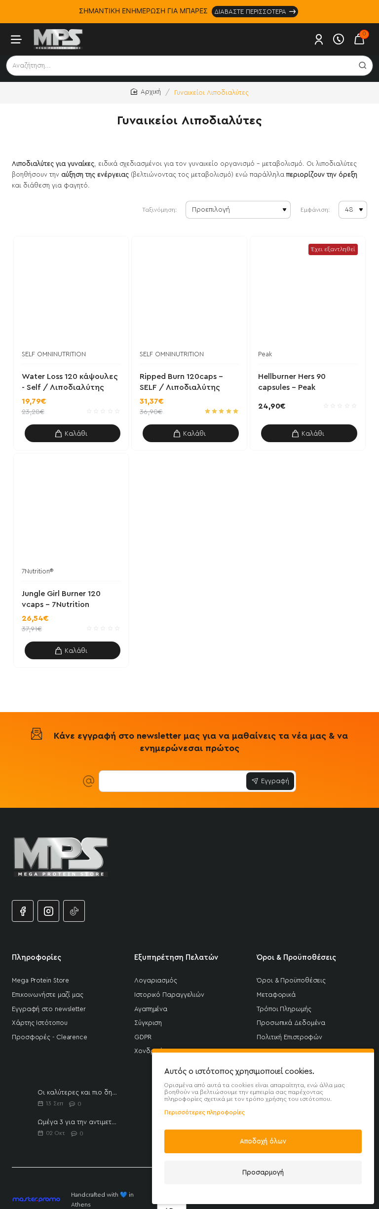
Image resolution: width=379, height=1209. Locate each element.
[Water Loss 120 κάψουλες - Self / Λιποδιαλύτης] (71, 293)
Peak (265, 354)
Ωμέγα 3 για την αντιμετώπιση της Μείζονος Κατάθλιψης (79, 1122)
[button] (73, 433)
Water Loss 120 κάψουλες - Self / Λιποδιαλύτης (70, 382)
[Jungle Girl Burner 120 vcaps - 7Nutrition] (71, 511)
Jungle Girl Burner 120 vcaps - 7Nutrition (61, 599)
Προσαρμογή (263, 1172)
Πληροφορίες (36, 957)
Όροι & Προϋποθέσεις (296, 957)
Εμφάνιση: (315, 210)
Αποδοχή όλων (263, 1141)
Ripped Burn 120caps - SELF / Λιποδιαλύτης (181, 382)
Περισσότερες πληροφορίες (204, 1112)
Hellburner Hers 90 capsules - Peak (292, 382)
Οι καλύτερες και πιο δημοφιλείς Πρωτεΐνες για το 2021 (79, 1092)
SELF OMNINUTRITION (54, 354)
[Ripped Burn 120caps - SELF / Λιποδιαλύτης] (189, 293)
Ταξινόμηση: (159, 210)
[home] (146, 92)
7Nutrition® (37, 571)
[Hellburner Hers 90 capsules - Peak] (307, 293)
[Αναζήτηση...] (363, 66)
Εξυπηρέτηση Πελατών (176, 957)
